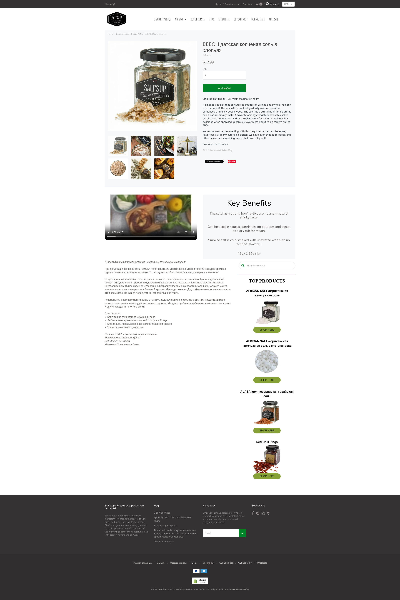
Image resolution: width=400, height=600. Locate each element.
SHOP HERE (267, 330)
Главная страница (162, 19)
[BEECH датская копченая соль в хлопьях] (118, 146)
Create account (232, 4)
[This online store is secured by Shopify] (200, 583)
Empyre (224, 589)
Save (233, 161)
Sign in (218, 4)
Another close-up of (164, 541)
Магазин (179, 19)
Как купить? (223, 19)
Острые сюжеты (198, 19)
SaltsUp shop (163, 589)
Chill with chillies (162, 512)
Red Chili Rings (267, 442)
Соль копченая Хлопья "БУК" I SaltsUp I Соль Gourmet (141, 34)
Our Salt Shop (240, 19)
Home (110, 34)
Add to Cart (224, 88)
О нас (211, 19)
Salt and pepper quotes (165, 525)
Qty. (205, 68)
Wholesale (273, 19)
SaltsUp (207, 55)
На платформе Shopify (239, 589)
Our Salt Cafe (257, 19)
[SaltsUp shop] (117, 19)
